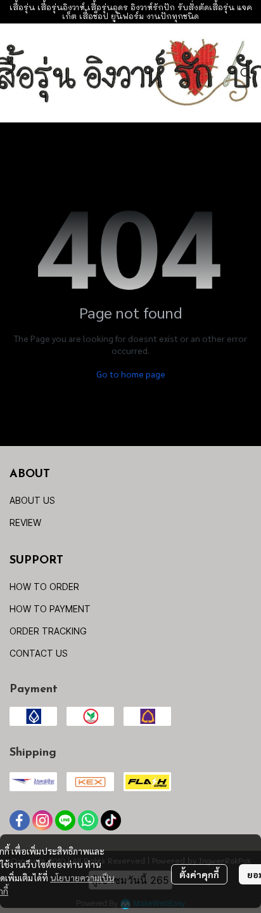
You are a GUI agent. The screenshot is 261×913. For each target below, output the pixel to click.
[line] (65, 820)
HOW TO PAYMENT (50, 608)
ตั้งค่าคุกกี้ (199, 874)
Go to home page (130, 373)
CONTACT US (39, 653)
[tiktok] (111, 820)
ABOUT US (32, 500)
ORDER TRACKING (48, 631)
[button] (246, 73)
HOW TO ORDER (44, 586)
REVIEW (25, 522)
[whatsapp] (88, 820)
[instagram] (42, 820)
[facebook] (20, 820)
